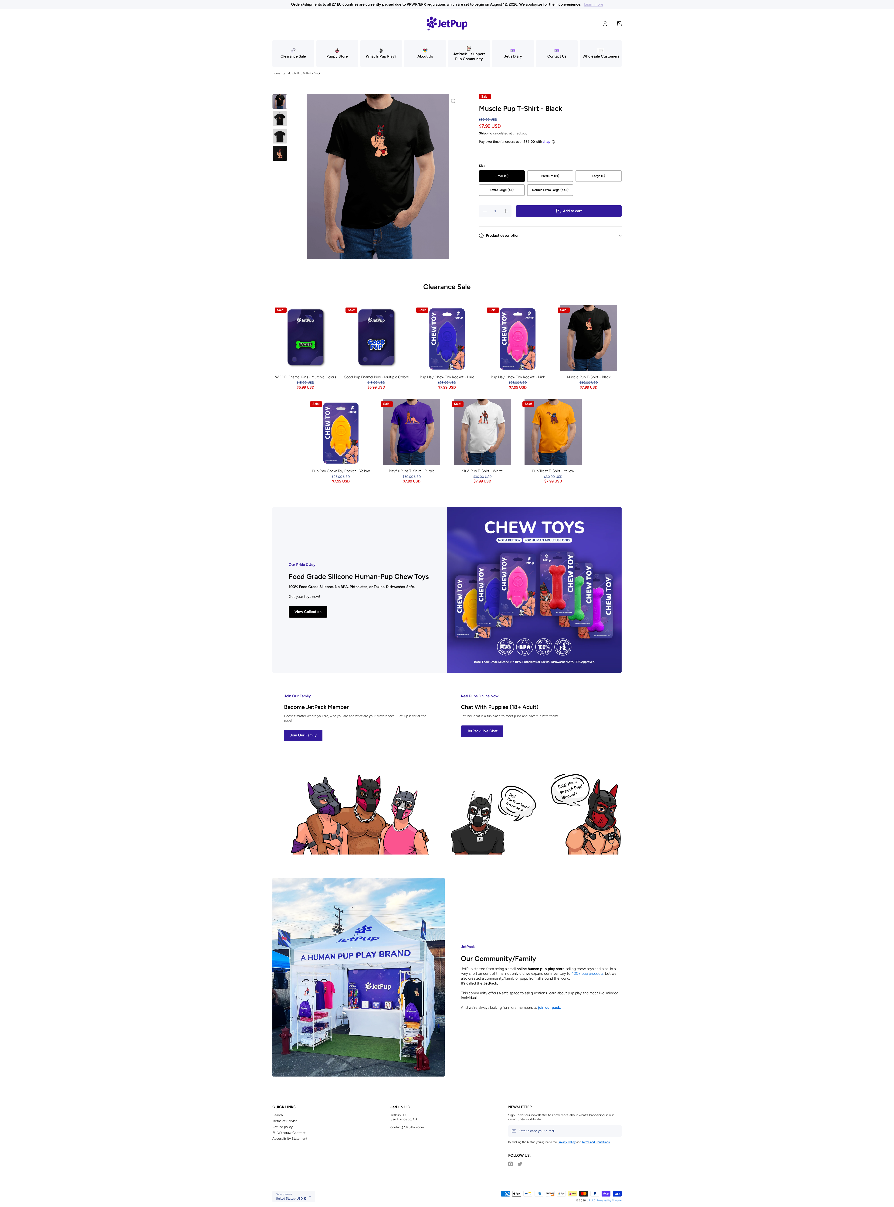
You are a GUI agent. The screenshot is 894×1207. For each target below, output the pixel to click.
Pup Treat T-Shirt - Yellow (553, 471)
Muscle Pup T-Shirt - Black (588, 377)
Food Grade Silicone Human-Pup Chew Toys (359, 576)
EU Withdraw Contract (288, 1133)
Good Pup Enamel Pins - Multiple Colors (376, 377)
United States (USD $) (291, 1198)
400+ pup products (587, 973)
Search (277, 1115)
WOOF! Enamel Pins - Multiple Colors (305, 377)
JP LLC (591, 1200)
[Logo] (447, 23)
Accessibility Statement (289, 1139)
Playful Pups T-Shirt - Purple (412, 471)
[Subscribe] (616, 1131)
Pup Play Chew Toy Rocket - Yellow (341, 471)
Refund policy (282, 1127)
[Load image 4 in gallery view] (279, 153)
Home (276, 73)
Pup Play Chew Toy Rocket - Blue (447, 377)
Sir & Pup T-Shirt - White (482, 471)
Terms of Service (285, 1121)
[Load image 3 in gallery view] (279, 136)
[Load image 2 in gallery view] (279, 118)
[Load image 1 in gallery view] (279, 101)
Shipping (485, 133)
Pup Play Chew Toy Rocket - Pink (518, 377)
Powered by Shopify (609, 1200)
